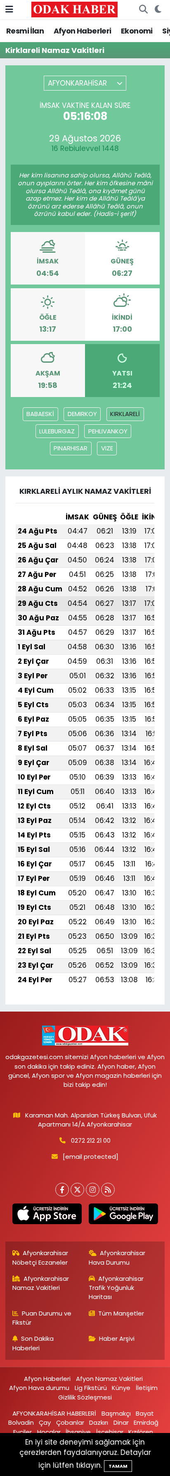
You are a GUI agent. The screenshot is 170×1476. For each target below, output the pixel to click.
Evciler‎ (22, 1432)
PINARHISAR (70, 448)
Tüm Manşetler (121, 1313)
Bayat (145, 1413)
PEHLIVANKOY (108, 431)
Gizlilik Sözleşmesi (85, 1397)
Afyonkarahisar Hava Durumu (117, 1257)
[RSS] (108, 1189)
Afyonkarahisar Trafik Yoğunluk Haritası (116, 1287)
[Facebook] (62, 1189)
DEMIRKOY (82, 413)
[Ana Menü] (9, 9)
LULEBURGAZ (57, 431)
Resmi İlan (25, 31)
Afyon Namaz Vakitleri (109, 1378)
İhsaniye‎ (78, 1432)
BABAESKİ (40, 413)
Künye (121, 1387)
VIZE (107, 448)
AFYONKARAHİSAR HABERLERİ (54, 1413)
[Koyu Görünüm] (158, 9)
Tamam (118, 1466)
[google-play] (123, 1215)
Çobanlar (70, 1422)
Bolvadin (21, 1422)
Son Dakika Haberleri (33, 1343)
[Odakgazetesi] (74, 9)
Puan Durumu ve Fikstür (42, 1318)
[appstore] (46, 1215)
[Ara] (143, 9)
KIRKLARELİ (125, 413)
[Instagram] (92, 1189)
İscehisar (109, 1432)
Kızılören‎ (140, 1432)
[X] (77, 1189)
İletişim (147, 1387)
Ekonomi (137, 31)
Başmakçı (116, 1413)
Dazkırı (98, 1422)
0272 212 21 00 (91, 1140)
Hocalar (49, 1432)
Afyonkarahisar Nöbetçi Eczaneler (40, 1257)
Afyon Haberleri (82, 31)
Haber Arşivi (117, 1338)
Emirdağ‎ (146, 1422)
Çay (45, 1422)
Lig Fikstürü (91, 1387)
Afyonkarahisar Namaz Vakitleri (40, 1283)
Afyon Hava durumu (39, 1387)
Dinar (121, 1422)
